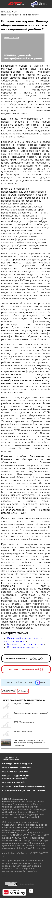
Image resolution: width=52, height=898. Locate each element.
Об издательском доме (17, 763)
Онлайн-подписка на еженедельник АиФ (15, 777)
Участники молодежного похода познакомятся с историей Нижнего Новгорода (29, 742)
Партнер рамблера (27, 884)
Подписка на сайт (13, 782)
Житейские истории (23, 731)
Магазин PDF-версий (15, 771)
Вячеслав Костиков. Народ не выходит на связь (23, 640)
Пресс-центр (10, 767)
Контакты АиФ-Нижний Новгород (23, 786)
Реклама (25, 767)
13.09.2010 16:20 (8, 11)
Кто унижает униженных (22, 647)
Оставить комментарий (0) (26, 669)
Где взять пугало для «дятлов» (25, 644)
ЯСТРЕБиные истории (24, 722)
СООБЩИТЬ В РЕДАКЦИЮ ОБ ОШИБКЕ (23, 790)
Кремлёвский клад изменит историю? (31, 713)
